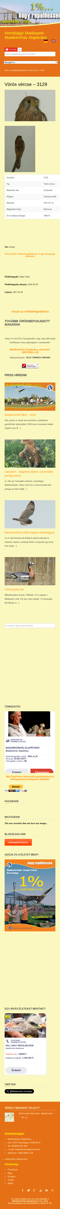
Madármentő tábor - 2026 (20, 414)
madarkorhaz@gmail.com (27, 1149)
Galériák (15, 70)
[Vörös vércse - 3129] (30, 105)
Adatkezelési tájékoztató (15, 1159)
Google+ (12, 1176)
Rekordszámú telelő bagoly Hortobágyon (30, 532)
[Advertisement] (30, 667)
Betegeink (22, 70)
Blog (10, 1173)
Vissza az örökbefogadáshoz (30, 311)
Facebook (12, 1169)
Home (7, 70)
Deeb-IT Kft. (46, 1203)
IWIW (10, 1183)
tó (26, 1159)
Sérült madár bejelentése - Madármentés (36, 1113)
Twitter (11, 1180)
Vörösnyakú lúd (14, 589)
